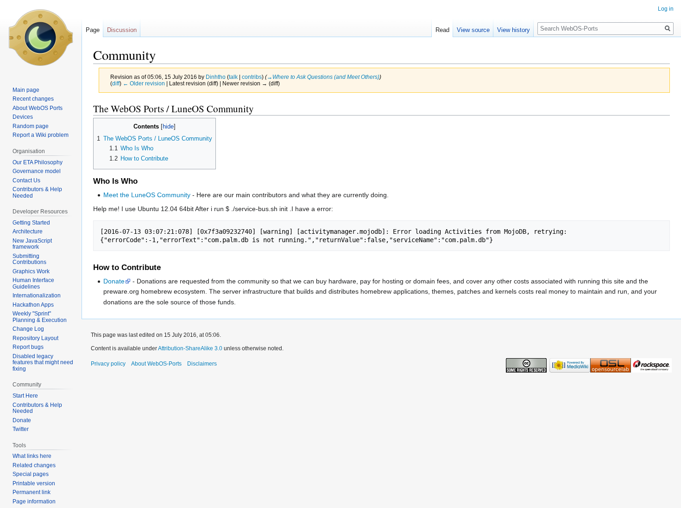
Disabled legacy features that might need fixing (43, 362)
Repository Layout (35, 338)
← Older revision (144, 83)
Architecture (28, 231)
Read (442, 29)
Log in (666, 9)
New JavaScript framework (32, 244)
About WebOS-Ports (156, 363)
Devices (23, 117)
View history (513, 29)
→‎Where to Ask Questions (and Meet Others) (323, 77)
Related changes (34, 465)
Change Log (28, 329)
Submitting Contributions (29, 259)
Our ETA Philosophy (38, 162)
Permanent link (31, 492)
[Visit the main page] (41, 37)
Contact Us (26, 180)
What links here (32, 456)
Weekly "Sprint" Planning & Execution (40, 316)
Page (93, 29)
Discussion (122, 29)
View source (473, 29)
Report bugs (28, 347)
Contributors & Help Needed (37, 192)
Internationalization (37, 295)
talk (233, 77)
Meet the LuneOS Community (146, 195)
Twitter (21, 429)
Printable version (34, 483)
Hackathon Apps (33, 305)
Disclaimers (202, 363)
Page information (34, 501)
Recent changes (33, 99)
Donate (114, 281)
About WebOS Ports (38, 108)
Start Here (25, 395)
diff (116, 83)
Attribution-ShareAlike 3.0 (190, 348)
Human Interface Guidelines (33, 283)
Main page (26, 90)
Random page (31, 126)
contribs (252, 77)
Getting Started (31, 222)
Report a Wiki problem (41, 135)
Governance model (37, 171)
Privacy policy (108, 363)
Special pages (31, 474)
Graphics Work (31, 271)
